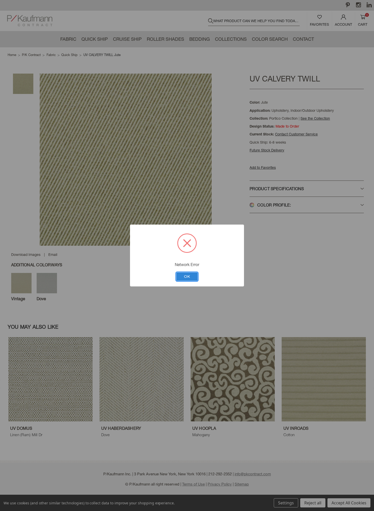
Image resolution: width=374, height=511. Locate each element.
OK (187, 276)
